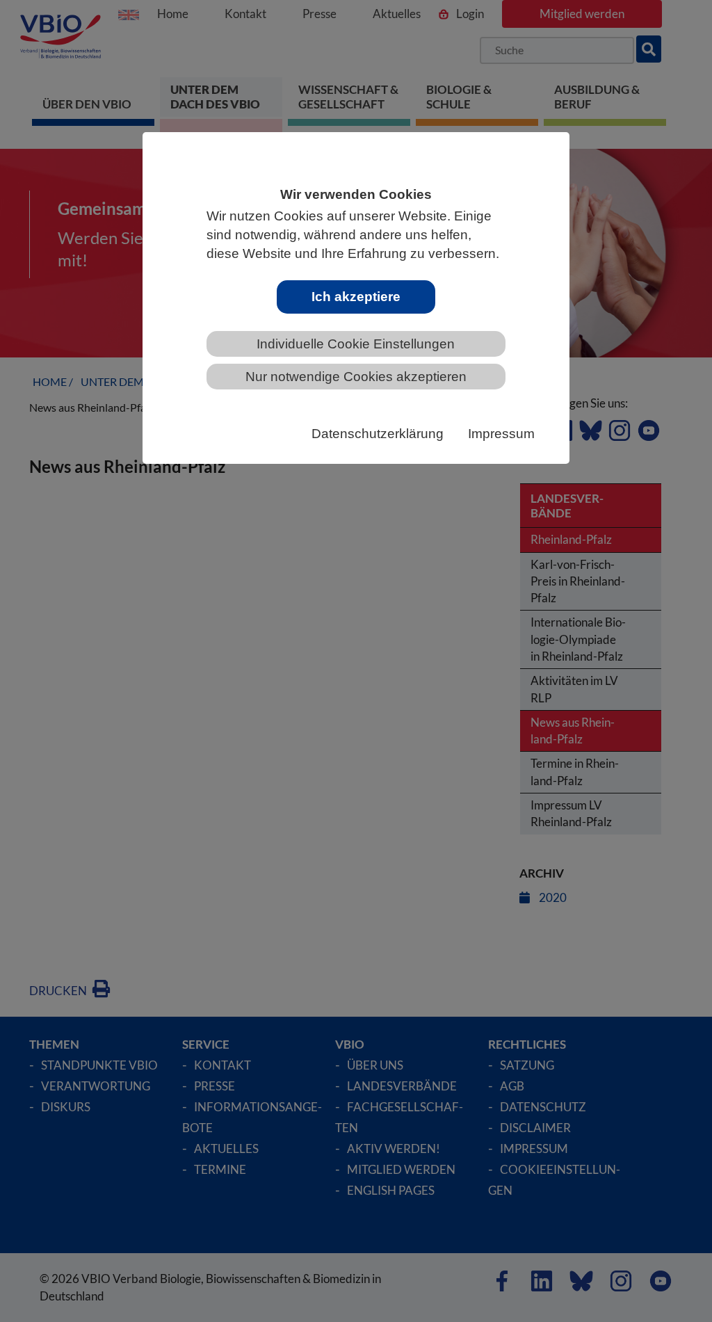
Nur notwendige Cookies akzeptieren (356, 376)
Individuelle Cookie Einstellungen (356, 344)
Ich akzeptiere (356, 296)
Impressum (501, 433)
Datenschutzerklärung (378, 433)
